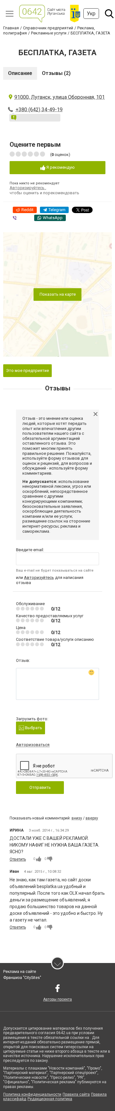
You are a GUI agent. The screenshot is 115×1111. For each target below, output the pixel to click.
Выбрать (33, 727)
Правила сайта (76, 1094)
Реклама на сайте (19, 971)
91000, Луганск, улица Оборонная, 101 (59, 97)
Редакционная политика (49, 1099)
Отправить (40, 787)
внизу (77, 818)
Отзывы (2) (56, 73)
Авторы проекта (57, 999)
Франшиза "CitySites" (22, 977)
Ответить (18, 859)
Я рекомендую (60, 167)
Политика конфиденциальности (32, 1094)
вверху (92, 818)
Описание (20, 73)
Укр (91, 14)
